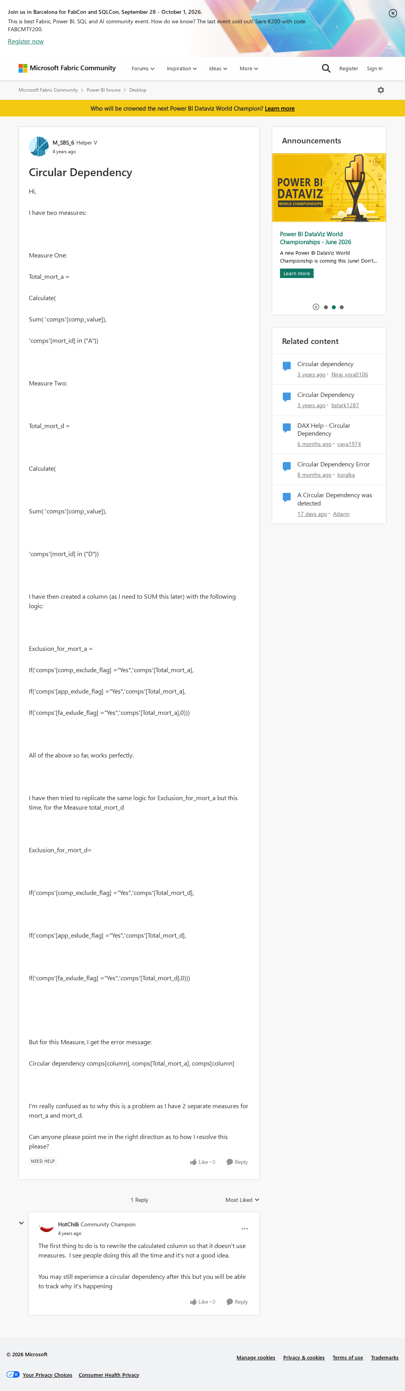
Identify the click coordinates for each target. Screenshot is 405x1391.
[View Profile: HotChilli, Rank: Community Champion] (46, 1229)
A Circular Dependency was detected (334, 499)
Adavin (341, 513)
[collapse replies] (21, 1223)
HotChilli (68, 1224)
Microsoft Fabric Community (48, 90)
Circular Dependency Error (333, 464)
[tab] (325, 307)
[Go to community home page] (67, 68)
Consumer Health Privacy (109, 1374)
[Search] (326, 68)
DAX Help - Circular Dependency (323, 429)
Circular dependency (325, 364)
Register (348, 68)
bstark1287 (345, 405)
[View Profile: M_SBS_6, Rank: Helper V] (39, 146)
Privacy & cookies (304, 1357)
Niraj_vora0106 (349, 374)
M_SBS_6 (63, 142)
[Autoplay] (316, 307)
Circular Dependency (325, 395)
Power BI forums (104, 90)
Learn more (280, 108)
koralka (346, 474)
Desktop (137, 90)
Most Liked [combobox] (242, 1200)
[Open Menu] (380, 90)
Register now (26, 41)
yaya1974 (349, 443)
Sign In (374, 68)
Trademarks (385, 1357)
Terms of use (348, 1357)
